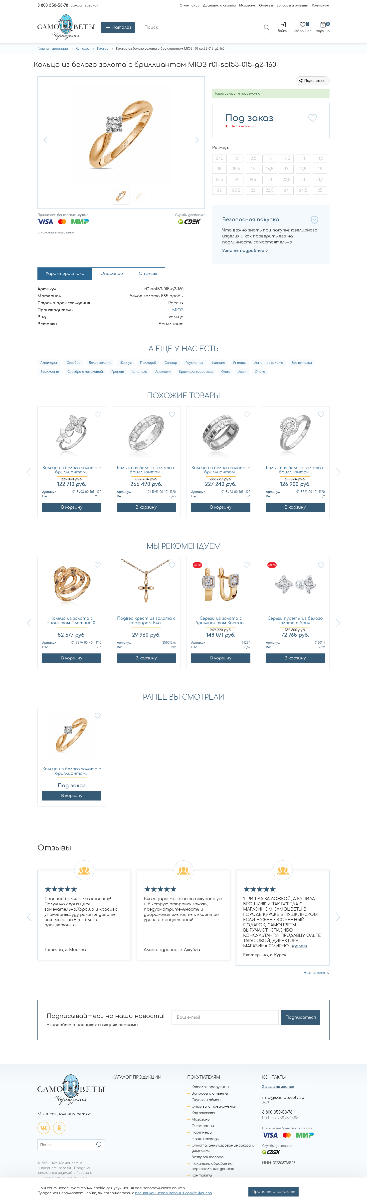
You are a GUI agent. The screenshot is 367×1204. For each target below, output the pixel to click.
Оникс (260, 372)
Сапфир (171, 363)
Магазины (247, 5)
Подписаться (301, 1017)
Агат (242, 372)
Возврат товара (207, 1157)
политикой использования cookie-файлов (173, 1193)
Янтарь (239, 363)
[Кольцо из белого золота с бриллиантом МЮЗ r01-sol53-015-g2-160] (71, 737)
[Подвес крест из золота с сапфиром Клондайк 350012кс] (146, 586)
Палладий (148, 363)
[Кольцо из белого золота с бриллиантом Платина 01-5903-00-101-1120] (71, 436)
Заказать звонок (278, 1087)
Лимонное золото (268, 363)
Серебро (73, 363)
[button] (46, 140)
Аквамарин (49, 363)
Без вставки (302, 363)
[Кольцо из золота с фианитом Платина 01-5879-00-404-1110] (71, 586)
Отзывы (266, 5)
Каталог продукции (210, 1087)
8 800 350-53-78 (52, 5)
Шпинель (139, 372)
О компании (189, 5)
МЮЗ (178, 310)
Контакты (321, 5)
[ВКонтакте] (43, 1128)
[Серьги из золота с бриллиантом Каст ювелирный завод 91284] (220, 586)
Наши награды (205, 1139)
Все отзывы (317, 973)
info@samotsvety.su (283, 1097)
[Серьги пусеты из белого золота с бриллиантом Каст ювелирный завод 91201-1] (295, 586)
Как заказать (203, 1113)
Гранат (117, 372)
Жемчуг (126, 363)
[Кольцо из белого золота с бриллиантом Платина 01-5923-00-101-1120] (220, 436)
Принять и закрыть (273, 1192)
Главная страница (52, 48)
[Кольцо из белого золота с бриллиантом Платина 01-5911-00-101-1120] (146, 436)
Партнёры (201, 1132)
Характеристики (65, 273)
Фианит (218, 363)
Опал (225, 372)
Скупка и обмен (206, 1100)
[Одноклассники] (59, 1128)
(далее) (299, 946)
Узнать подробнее (243, 250)
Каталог (82, 48)
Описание (111, 273)
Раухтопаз (194, 363)
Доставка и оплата (219, 5)
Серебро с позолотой (85, 372)
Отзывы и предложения (213, 1106)
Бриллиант (49, 372)
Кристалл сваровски (196, 372)
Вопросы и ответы (292, 5)
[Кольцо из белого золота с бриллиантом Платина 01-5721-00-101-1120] (295, 436)
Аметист (163, 372)
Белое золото (100, 363)
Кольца (102, 48)
